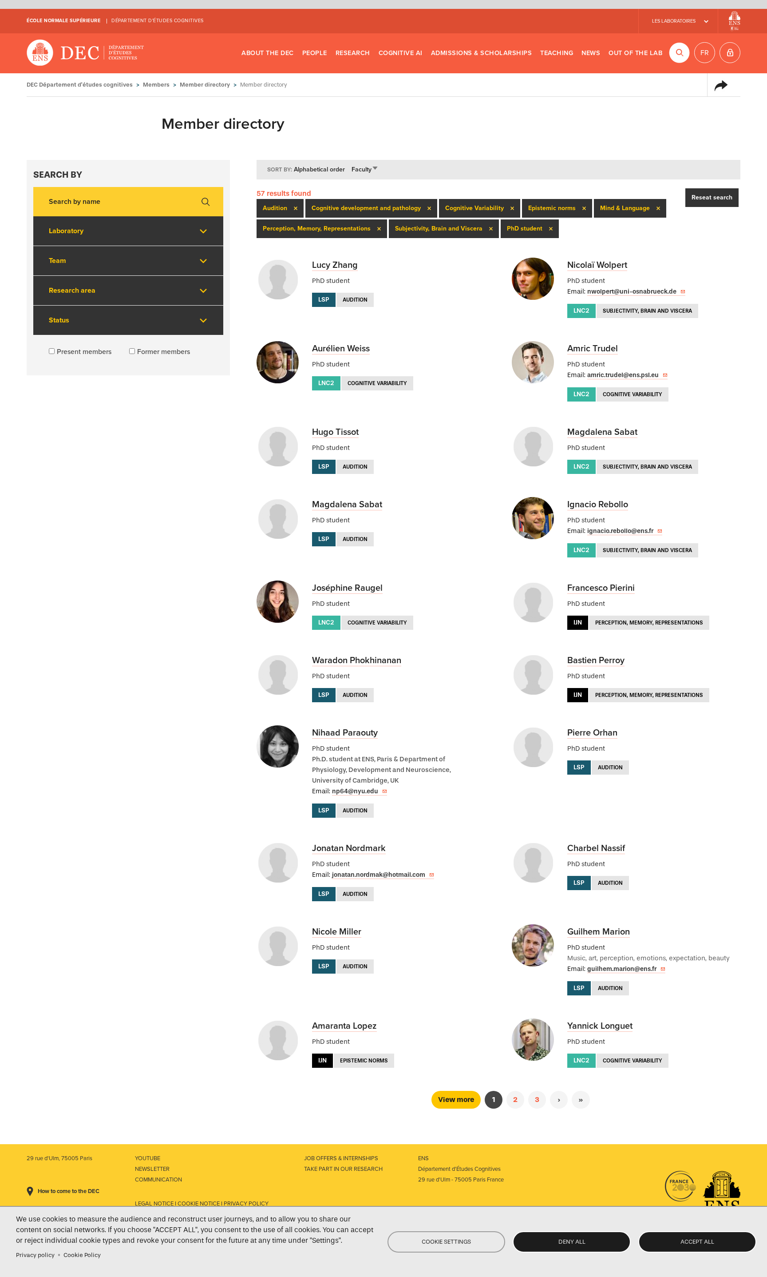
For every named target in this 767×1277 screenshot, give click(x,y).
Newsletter (152, 1169)
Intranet (730, 52)
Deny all (571, 1241)
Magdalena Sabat (602, 432)
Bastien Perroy (596, 660)
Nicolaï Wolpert (597, 265)
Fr (704, 52)
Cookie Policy (82, 1255)
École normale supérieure (63, 21)
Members (156, 84)
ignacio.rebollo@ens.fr (620, 531)
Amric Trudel (592, 348)
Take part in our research (343, 1169)
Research (353, 53)
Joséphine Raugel (347, 588)
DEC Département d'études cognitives (85, 53)
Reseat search (712, 197)
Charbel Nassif (596, 848)
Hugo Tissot (335, 432)
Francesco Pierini (601, 588)
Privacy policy (35, 1255)
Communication (158, 1179)
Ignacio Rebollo (597, 504)
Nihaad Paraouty (345, 733)
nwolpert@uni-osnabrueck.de (631, 291)
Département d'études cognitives (157, 21)
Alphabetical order (319, 169)
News (590, 53)
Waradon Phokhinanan (356, 660)
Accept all (697, 1241)
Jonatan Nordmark (349, 848)
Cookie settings (446, 1241)
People (314, 53)
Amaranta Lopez (344, 1026)
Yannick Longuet (600, 1026)
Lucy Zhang (335, 265)
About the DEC (267, 53)
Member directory (205, 84)
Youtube (147, 1158)
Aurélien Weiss (341, 348)
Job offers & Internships (341, 1158)
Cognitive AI (401, 53)
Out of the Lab (635, 53)
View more (456, 1099)
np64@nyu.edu (355, 791)
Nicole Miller (336, 932)
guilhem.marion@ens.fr (621, 969)
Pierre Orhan (592, 733)
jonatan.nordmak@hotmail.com (378, 875)
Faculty (365, 169)
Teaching (556, 53)
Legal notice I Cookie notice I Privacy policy (202, 1203)
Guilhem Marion (598, 932)
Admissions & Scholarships (481, 53)
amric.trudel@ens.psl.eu (623, 375)
